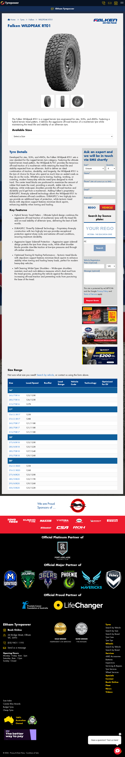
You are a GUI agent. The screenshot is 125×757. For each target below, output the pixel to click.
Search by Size (112, 631)
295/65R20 (14, 483)
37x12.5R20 (14, 470)
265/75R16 (14, 395)
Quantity (109, 165)
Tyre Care (110, 637)
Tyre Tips (109, 640)
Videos (109, 692)
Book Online (112, 682)
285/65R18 (14, 447)
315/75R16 (14, 404)
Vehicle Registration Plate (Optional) (92, 261)
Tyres (108, 624)
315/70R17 (14, 432)
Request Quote (92, 300)
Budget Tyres (8, 707)
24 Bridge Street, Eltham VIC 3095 (19, 636)
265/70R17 (14, 423)
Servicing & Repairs (114, 666)
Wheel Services (112, 672)
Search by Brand (113, 634)
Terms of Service (90, 294)
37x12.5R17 (14, 419)
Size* (86, 165)
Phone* (97, 181)
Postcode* (88, 197)
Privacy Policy (102, 291)
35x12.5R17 (14, 414)
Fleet (108, 685)
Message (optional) (92, 271)
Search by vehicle (45, 375)
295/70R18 (14, 455)
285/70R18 (14, 451)
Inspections (110, 663)
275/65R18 (14, 442)
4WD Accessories (113, 656)
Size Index (7, 700)
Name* (87, 173)
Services (110, 653)
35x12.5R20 (14, 466)
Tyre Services (111, 669)
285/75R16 (14, 400)
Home (12, 19)
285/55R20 (14, 479)
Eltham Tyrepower (64, 8)
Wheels (109, 643)
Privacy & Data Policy (17, 753)
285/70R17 (14, 427)
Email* (87, 189)
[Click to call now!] (103, 3)
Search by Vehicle (113, 627)
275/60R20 (14, 474)
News (108, 688)
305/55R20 (14, 488)
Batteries (109, 659)
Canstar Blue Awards (11, 704)
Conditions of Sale (32, 753)
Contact (109, 678)
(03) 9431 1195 (16, 642)
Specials (110, 675)
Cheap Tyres (8, 710)
